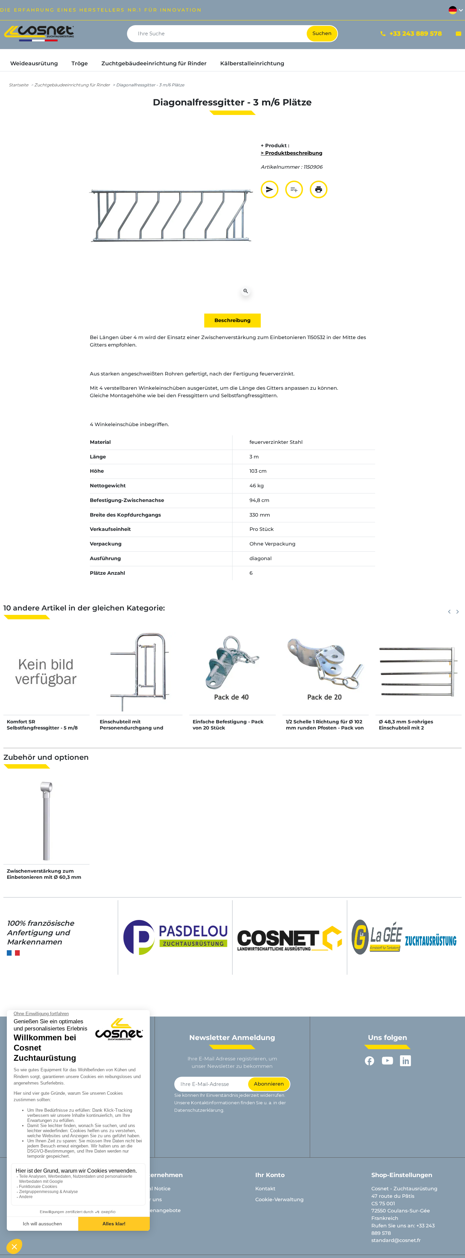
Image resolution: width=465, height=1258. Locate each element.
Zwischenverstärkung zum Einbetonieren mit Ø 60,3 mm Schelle (44, 877)
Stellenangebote (160, 1210)
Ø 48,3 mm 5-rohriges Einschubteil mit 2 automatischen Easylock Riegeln (409, 731)
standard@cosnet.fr (396, 1240)
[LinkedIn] (405, 1061)
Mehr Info (46, 678)
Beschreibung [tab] (232, 320)
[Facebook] (369, 1061)
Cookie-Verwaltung (279, 1199)
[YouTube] (387, 1061)
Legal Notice (155, 1189)
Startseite (18, 84)
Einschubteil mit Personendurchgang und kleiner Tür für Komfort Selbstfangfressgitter (131, 731)
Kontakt (265, 1189)
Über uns (150, 1199)
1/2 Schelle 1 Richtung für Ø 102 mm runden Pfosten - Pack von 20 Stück (325, 728)
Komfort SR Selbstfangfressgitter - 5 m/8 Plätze (42, 728)
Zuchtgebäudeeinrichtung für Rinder (72, 84)
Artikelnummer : (281, 167)
